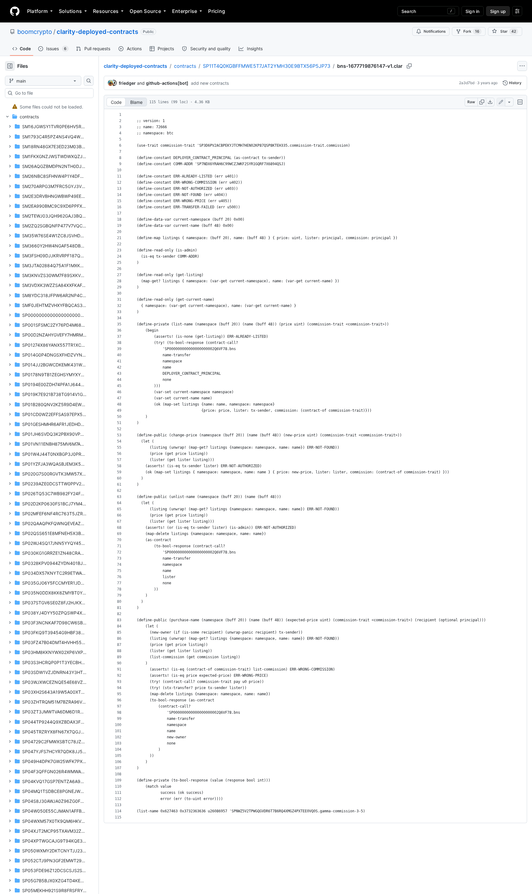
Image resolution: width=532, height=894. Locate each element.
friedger (127, 83)
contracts (185, 66)
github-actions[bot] (167, 83)
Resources (106, 11)
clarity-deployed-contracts (97, 31)
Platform (37, 11)
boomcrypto (34, 31)
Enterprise (184, 11)
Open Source (145, 11)
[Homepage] (15, 11)
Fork (471, 31)
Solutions (70, 11)
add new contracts (210, 83)
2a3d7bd (466, 82)
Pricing (216, 11)
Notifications (434, 31)
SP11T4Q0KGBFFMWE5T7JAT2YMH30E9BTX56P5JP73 (266, 66)
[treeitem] (47, 107)
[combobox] (51, 93)
